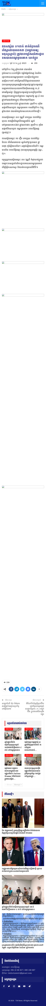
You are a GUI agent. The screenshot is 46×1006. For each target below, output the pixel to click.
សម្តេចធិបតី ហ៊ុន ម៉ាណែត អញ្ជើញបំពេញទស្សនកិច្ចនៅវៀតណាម (11, 706)
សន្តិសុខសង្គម (6, 41)
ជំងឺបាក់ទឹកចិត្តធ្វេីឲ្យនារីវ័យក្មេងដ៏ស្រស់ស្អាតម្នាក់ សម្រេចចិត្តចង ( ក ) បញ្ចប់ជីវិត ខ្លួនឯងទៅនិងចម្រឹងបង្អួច (34, 709)
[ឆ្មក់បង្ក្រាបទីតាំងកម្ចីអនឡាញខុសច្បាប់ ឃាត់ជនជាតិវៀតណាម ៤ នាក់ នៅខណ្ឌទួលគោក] (13, 733)
